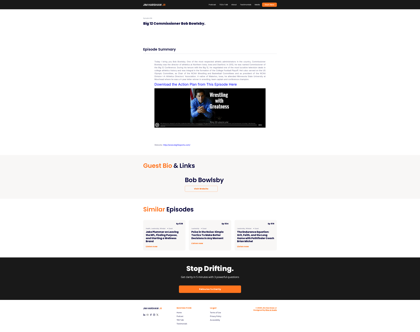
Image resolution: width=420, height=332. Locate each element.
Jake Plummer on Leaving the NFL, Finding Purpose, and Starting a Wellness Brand (162, 236)
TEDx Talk (223, 4)
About (234, 4)
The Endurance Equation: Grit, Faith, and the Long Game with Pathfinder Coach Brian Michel (255, 236)
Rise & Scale (271, 310)
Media (257, 4)
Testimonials (245, 4)
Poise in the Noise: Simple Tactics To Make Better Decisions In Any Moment (207, 235)
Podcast (212, 4)
